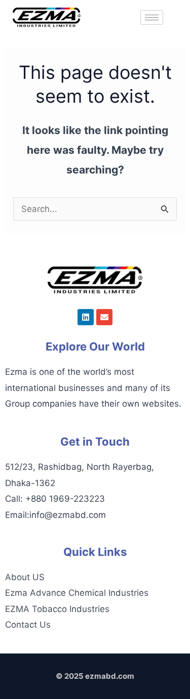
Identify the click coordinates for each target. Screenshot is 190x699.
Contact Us (28, 625)
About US (25, 577)
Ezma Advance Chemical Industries (76, 593)
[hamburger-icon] (151, 17)
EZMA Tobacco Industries (57, 609)
